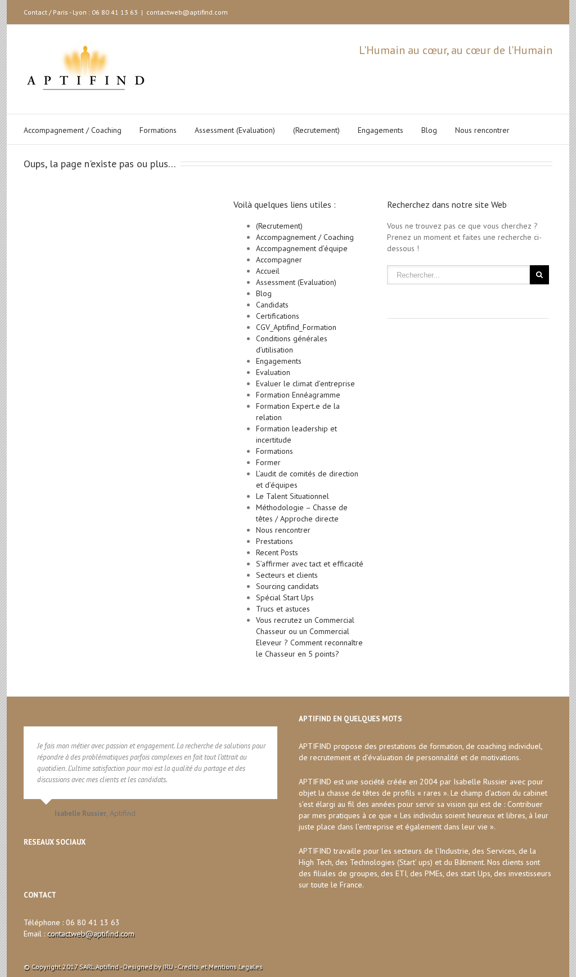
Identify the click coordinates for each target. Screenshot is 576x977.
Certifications (277, 316)
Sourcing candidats (287, 586)
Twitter (519, 10)
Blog (429, 130)
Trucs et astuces (283, 609)
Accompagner (279, 260)
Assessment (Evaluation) (235, 130)
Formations (158, 130)
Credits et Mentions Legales (220, 966)
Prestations (274, 541)
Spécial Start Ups (285, 597)
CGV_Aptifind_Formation (296, 327)
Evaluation (273, 372)
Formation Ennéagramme (298, 395)
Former (268, 462)
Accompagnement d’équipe (302, 248)
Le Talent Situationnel (292, 496)
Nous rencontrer (482, 130)
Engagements (380, 130)
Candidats (272, 305)
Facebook (537, 11)
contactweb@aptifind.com (187, 12)
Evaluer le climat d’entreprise (305, 383)
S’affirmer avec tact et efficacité (309, 564)
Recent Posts (277, 552)
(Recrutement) (316, 130)
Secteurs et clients (287, 575)
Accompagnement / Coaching (73, 130)
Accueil (268, 271)
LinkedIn (499, 10)
